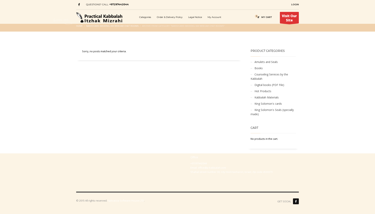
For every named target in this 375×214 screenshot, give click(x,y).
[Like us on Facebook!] (296, 201)
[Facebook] (79, 4)
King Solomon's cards (268, 103)
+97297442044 (119, 4)
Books (258, 68)
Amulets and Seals (266, 62)
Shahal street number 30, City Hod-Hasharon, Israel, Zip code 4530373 (231, 172)
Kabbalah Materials (266, 97)
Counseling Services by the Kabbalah (269, 76)
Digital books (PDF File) (269, 85)
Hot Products (262, 91)
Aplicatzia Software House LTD (126, 200)
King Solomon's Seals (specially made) (272, 112)
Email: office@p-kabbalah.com (208, 167)
